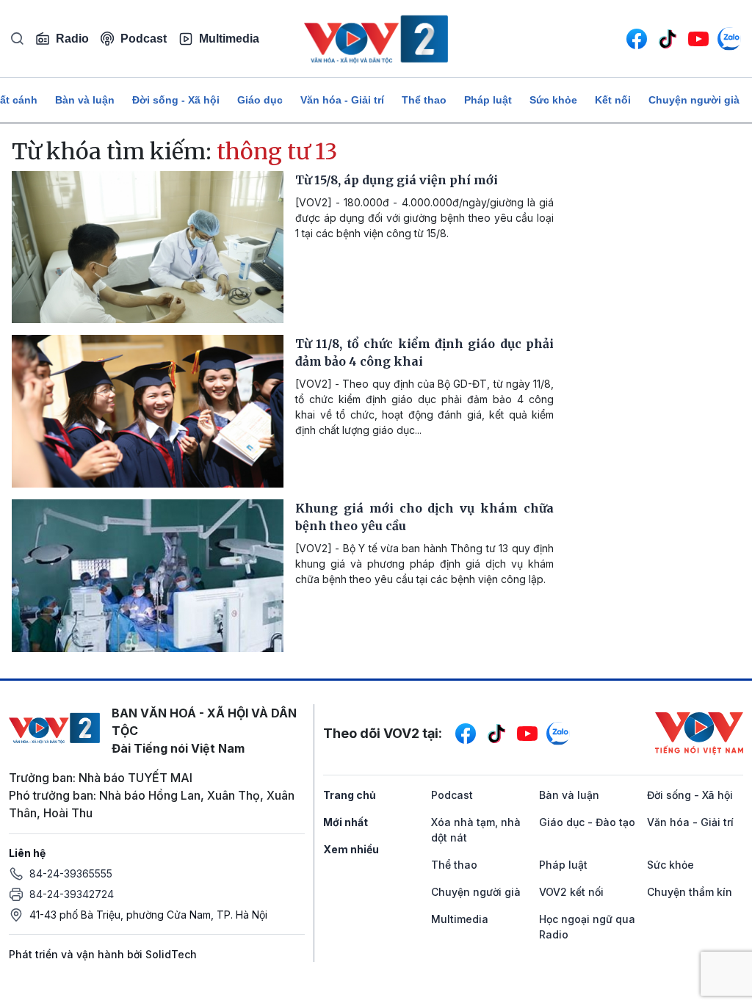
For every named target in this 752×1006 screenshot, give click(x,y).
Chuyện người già (694, 100)
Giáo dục (260, 100)
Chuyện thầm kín (689, 892)
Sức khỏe (553, 100)
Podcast (143, 38)
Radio (72, 38)
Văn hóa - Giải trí (342, 100)
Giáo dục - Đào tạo (587, 822)
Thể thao (424, 100)
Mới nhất (345, 822)
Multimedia (229, 38)
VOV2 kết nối (571, 892)
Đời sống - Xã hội (176, 100)
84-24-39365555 (70, 873)
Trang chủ (349, 795)
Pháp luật (488, 100)
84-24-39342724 (71, 894)
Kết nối (613, 100)
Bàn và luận (85, 100)
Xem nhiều (351, 849)
